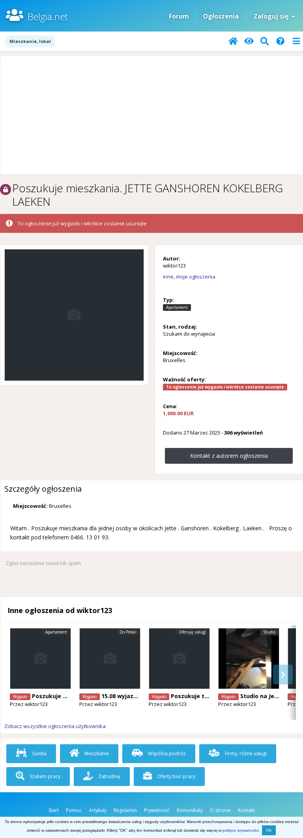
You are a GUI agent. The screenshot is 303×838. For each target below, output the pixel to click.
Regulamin (125, 810)
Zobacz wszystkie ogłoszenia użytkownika (55, 726)
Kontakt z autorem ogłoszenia (229, 455)
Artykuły (98, 810)
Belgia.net (47, 16)
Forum (179, 16)
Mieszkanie (96, 753)
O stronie (220, 810)
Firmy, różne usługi (245, 753)
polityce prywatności (241, 830)
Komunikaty (190, 810)
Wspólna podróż (166, 753)
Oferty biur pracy (175, 776)
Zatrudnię (108, 776)
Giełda (39, 753)
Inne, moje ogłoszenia (189, 276)
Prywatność (157, 810)
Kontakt (246, 810)
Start (54, 810)
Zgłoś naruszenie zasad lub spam (43, 563)
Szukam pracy (44, 776)
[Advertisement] (151, 115)
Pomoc (74, 810)
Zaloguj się (273, 16)
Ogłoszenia (221, 16)
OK (269, 830)
